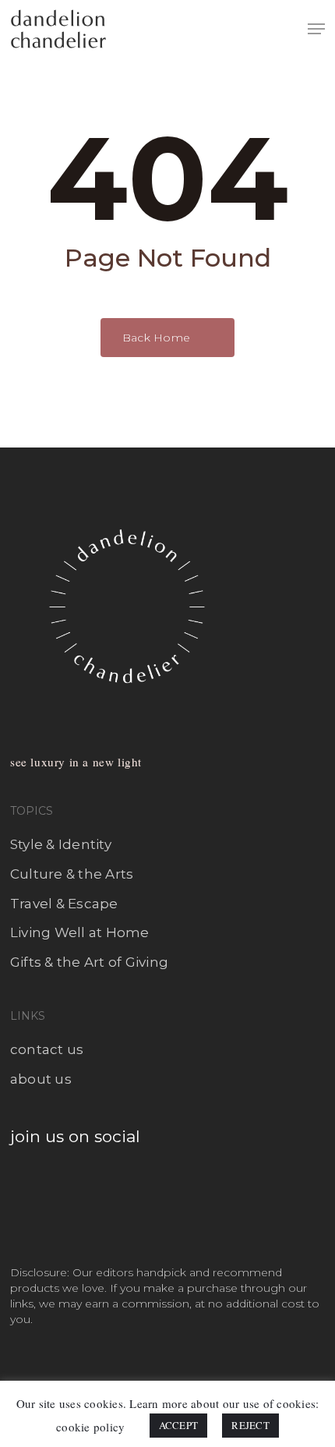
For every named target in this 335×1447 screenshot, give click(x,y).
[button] (316, 29)
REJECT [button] (250, 1425)
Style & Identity (60, 844)
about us (41, 1079)
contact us (47, 1049)
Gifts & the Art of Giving (89, 962)
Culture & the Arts (72, 874)
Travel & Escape (64, 903)
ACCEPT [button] (179, 1425)
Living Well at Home (80, 932)
